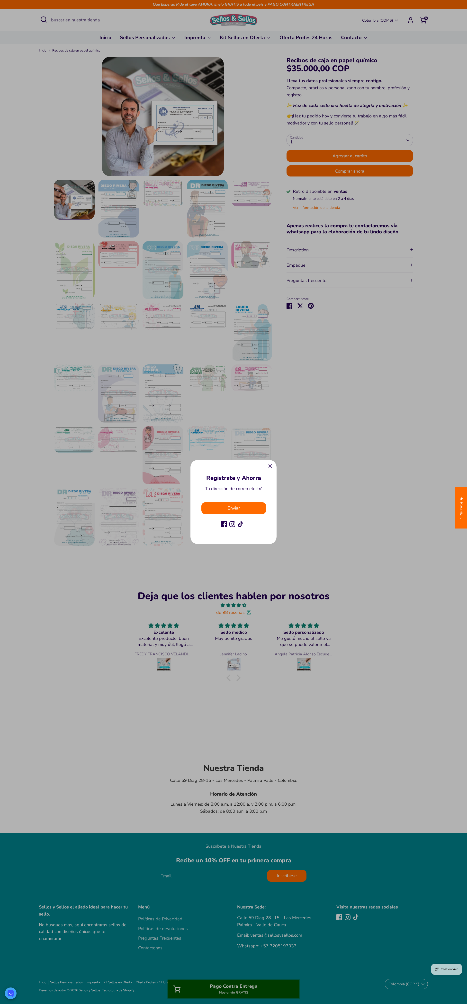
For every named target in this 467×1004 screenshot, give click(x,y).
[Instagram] (232, 524)
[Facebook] (224, 524)
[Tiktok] (240, 524)
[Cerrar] (270, 466)
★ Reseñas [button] (461, 508)
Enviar (234, 508)
